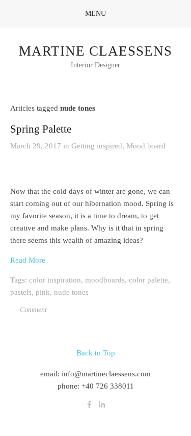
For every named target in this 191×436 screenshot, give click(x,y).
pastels (21, 292)
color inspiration (55, 280)
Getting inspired (96, 146)
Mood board (146, 146)
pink (43, 292)
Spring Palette (40, 129)
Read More (27, 260)
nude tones (71, 292)
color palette (148, 280)
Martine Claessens (95, 51)
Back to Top (95, 353)
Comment (32, 310)
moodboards (105, 280)
